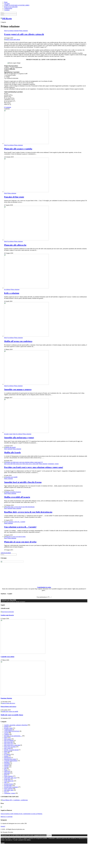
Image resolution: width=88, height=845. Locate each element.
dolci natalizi (7, 739)
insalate (6, 756)
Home (5, 2)
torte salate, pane (8, 790)
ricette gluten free (8, 781)
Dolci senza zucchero (10, 746)
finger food (7, 751)
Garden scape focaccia (7, 615)
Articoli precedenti (6, 553)
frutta (5, 385)
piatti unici (7, 773)
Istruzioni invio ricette (10, 759)
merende (16, 30)
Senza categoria (8, 788)
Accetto (49, 835)
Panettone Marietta (6, 698)
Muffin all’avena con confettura (18, 341)
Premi (5, 774)
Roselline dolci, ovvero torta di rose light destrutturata (28, 512)
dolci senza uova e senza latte (30, 463)
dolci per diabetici (9, 740)
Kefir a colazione (11, 293)
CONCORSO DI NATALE (11, 731)
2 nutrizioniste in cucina (44, 587)
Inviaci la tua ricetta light (10, 6)
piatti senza (7, 771)
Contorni (6, 734)
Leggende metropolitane (10, 760)
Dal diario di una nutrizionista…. (13, 736)
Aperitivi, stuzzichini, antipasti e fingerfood (16, 725)
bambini (6, 726)
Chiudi (2, 843)
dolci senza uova (17, 463)
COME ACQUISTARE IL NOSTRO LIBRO (16, 5)
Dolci (5, 30)
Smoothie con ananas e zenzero (17, 389)
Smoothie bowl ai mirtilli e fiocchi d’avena (23, 482)
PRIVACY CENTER (6, 816)
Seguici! (3, 826)
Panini (6, 770)
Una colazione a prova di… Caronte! (20, 527)
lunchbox (6, 762)
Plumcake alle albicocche (15, 245)
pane (5, 768)
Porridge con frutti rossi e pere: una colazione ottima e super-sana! (33, 467)
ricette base (7, 779)
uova (5, 791)
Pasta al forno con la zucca (8, 706)
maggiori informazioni (40, 835)
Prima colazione (23, 30)
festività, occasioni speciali (11, 750)
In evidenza (10, 30)
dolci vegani (7, 748)
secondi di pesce (8, 784)
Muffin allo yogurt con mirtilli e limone (12, 715)
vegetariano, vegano (53, 463)
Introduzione (7, 757)
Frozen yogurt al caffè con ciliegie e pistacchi (24, 34)
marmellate (7, 763)
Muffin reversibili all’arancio (17, 497)
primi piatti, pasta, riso (10, 777)
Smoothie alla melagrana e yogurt (19, 437)
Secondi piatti (8, 785)
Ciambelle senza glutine (7, 656)
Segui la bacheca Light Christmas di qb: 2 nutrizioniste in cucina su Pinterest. (21, 813)
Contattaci (7, 10)
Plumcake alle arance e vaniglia (18, 149)
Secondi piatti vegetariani (11, 787)
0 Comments (7, 107)
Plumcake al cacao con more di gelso (20, 542)
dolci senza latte (8, 463)
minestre (6, 767)
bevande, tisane (8, 434)
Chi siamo (7, 3)
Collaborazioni (8, 8)
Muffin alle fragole (12, 452)
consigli (6, 732)
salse (5, 782)
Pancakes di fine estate (14, 197)
